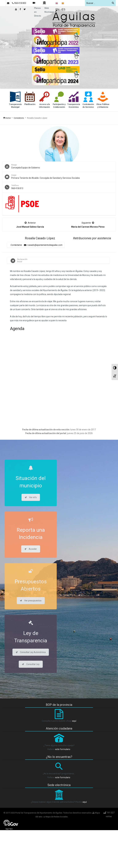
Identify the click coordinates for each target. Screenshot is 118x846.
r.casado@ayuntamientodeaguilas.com (44, 245)
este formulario (62, 749)
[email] (8, 3)
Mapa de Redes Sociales (56, 816)
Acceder (33, 549)
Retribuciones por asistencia (92, 238)
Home (8, 118)
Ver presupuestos (32, 600)
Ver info (33, 497)
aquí (74, 721)
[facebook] (20, 9)
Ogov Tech (9, 829)
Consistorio (19, 118)
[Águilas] (74, 18)
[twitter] (24, 9)
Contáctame (16, 245)
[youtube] (16, 9)
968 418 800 (20, 3)
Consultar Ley (32, 664)
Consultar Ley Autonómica (33, 652)
